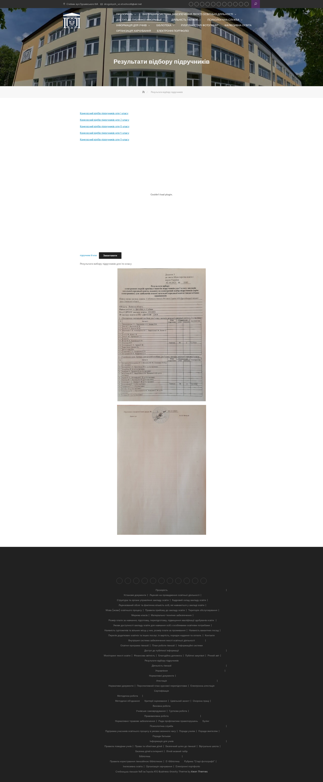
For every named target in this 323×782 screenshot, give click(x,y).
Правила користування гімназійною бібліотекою (136, 761)
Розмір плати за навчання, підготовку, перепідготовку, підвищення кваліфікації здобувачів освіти (162, 620)
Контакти (210, 635)
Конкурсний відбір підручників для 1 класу (104, 113)
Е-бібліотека (173, 761)
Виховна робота (161, 706)
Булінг (206, 721)
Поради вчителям (208, 731)
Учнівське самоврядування (151, 711)
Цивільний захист (179, 701)
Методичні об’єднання (127, 701)
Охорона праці (201, 701)
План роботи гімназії (163, 645)
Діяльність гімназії (208, 4)
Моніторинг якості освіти (117, 655)
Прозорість (191, 4)
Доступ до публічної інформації (202, 4)
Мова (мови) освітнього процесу (124, 610)
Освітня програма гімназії (134, 645)
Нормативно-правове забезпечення (135, 721)
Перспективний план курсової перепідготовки (162, 685)
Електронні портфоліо (246, 4)
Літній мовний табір (177, 751)
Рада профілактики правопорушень (178, 721)
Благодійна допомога (170, 655)
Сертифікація (161, 690)
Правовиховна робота (156, 716)
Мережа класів (139, 615)
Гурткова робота (178, 711)
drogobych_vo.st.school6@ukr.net (123, 4)
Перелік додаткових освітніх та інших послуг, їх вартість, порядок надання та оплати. (155, 635)
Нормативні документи (161, 675)
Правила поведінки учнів (118, 746)
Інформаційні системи (190, 645)
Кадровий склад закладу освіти (189, 600)
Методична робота (127, 696)
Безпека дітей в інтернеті (149, 751)
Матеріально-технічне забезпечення (171, 615)
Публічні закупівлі (194, 655)
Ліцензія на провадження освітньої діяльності (175, 595)
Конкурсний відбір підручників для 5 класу (104, 133)
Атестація (161, 680)
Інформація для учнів (219, 4)
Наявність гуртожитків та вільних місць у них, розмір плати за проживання (145, 630)
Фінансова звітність (144, 655)
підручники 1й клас (88, 255)
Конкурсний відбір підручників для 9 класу (104, 139)
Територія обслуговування (202, 610)
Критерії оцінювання (156, 701)
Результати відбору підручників (161, 660)
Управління (161, 670)
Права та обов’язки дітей (148, 746)
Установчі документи (135, 595)
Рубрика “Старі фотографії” (230, 4)
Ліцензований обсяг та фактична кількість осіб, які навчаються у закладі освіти (161, 605)
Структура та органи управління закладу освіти (143, 600)
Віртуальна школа (209, 746)
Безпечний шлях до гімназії (181, 746)
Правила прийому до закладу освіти (165, 610)
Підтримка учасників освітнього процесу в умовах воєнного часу (140, 731)
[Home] (143, 92)
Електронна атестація (202, 685)
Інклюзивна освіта (235, 4)
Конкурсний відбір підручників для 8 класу (104, 126)
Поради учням (187, 731)
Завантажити (110, 255)
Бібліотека (224, 4)
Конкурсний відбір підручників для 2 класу (104, 120)
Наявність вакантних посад (204, 630)
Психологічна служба (213, 4)
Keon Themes (199, 771)
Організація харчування (241, 4)
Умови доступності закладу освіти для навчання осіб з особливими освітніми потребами (161, 625)
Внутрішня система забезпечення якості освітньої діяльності (196, 4)
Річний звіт (213, 655)
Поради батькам (162, 736)
